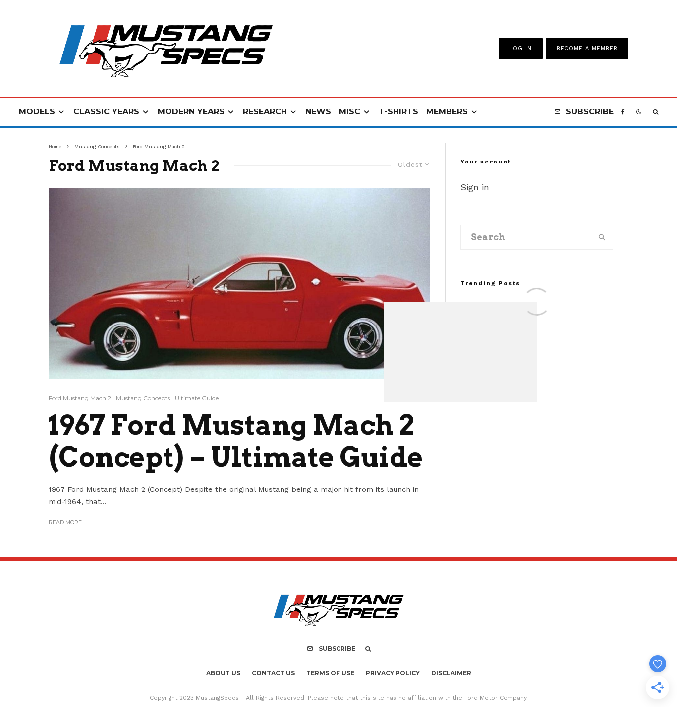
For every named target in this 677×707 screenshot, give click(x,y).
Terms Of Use (330, 673)
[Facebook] (623, 112)
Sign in (474, 187)
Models (37, 111)
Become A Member (587, 48)
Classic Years (106, 111)
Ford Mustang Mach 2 (80, 398)
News (318, 111)
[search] (602, 237)
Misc (349, 111)
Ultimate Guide (197, 398)
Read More (65, 522)
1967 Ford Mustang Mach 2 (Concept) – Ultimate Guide (236, 441)
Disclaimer (451, 673)
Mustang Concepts (143, 398)
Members (447, 111)
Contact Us (273, 673)
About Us (223, 673)
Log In (520, 48)
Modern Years (191, 111)
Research (265, 111)
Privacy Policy (393, 673)
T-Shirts (398, 111)
